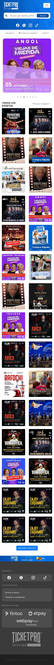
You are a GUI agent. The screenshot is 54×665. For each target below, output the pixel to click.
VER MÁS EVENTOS (27, 548)
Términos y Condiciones (15, 597)
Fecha (44, 33)
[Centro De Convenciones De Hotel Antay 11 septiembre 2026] (40, 325)
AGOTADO (13, 243)
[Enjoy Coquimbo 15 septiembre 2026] (13, 500)
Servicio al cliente (12, 592)
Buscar (43, 16)
